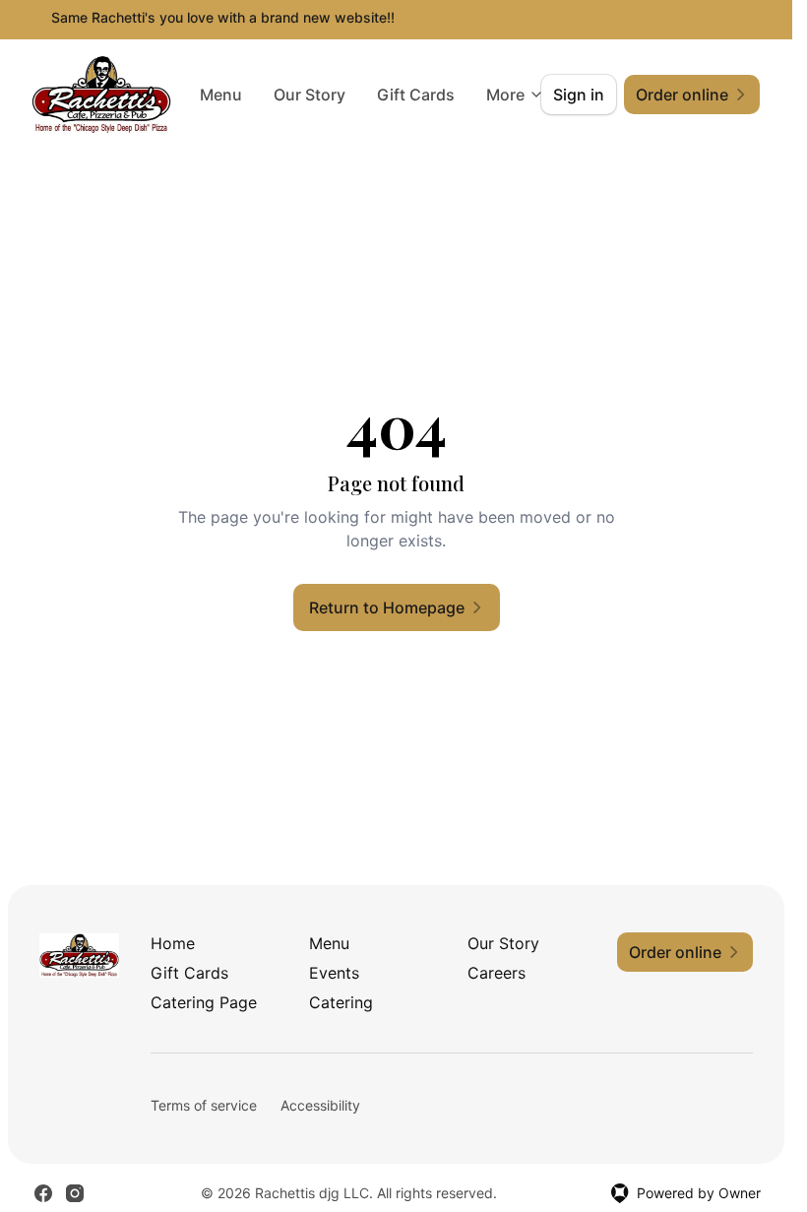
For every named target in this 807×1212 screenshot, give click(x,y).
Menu (307, 94)
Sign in (578, 94)
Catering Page (204, 1002)
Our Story (396, 94)
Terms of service (204, 1105)
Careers (496, 973)
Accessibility (320, 1105)
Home (173, 943)
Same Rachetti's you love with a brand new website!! (223, 17)
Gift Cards (189, 973)
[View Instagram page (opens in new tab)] (75, 1193)
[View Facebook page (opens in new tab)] (43, 1193)
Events (334, 973)
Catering (341, 1002)
